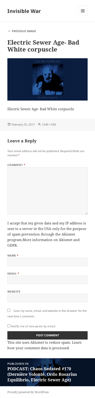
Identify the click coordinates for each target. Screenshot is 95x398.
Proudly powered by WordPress (28, 392)
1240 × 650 (49, 124)
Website (13, 292)
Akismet (68, 234)
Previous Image (24, 31)
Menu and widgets (83, 15)
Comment (16, 165)
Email (13, 274)
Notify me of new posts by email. (33, 326)
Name (13, 255)
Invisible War (24, 10)
